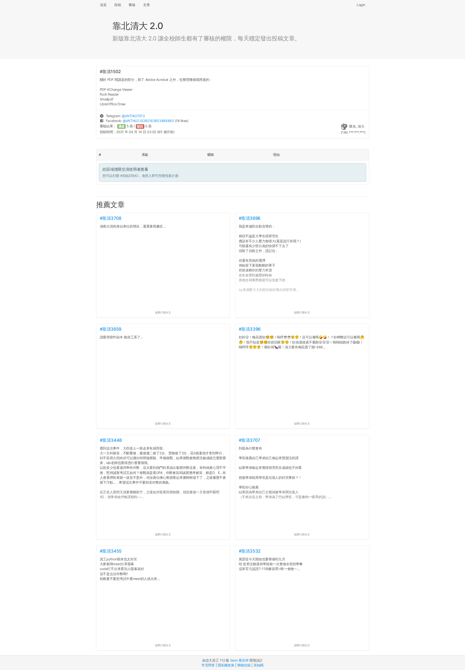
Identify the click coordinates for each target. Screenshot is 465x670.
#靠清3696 (249, 218)
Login (361, 5)
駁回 (140, 126)
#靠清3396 (250, 329)
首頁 (103, 5)
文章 (146, 5)
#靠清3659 (110, 329)
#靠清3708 (110, 218)
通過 (121, 126)
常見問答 (208, 665)
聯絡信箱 (244, 665)
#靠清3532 (250, 551)
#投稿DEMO (129, 176)
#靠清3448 (111, 440)
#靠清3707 (249, 440)
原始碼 (259, 665)
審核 (132, 5)
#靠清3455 (111, 551)
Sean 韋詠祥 (239, 660)
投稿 (117, 5)
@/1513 (133, 116)
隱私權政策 (226, 665)
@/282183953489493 (148, 121)
